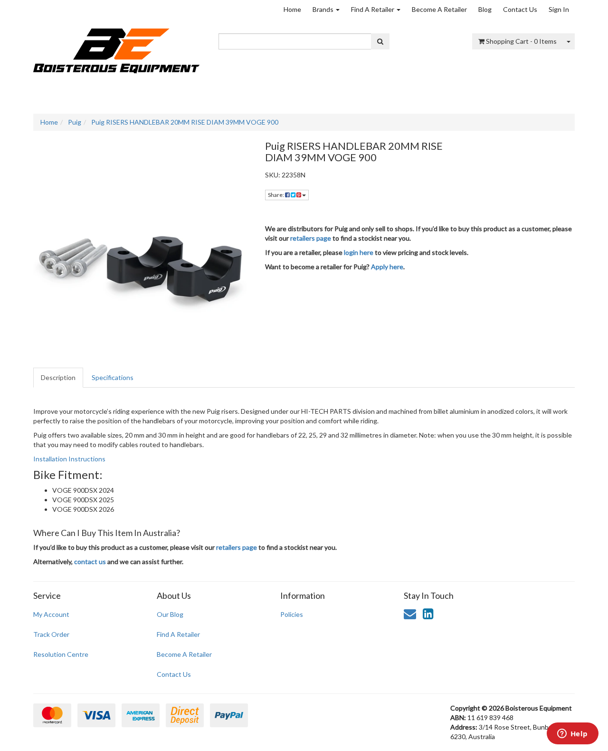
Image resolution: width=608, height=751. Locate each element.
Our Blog (170, 614)
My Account (51, 614)
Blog (485, 9)
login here (358, 252)
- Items (521, 41)
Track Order (51, 634)
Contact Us (520, 9)
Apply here (387, 267)
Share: (276, 194)
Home (292, 9)
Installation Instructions (69, 459)
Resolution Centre (60, 654)
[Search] (380, 41)
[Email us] (410, 613)
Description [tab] (58, 377)
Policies (291, 614)
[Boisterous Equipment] (116, 48)
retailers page (310, 238)
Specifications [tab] (112, 377)
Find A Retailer (373, 9)
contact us (90, 561)
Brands (324, 9)
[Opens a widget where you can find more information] (572, 734)
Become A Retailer (439, 9)
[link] (428, 613)
